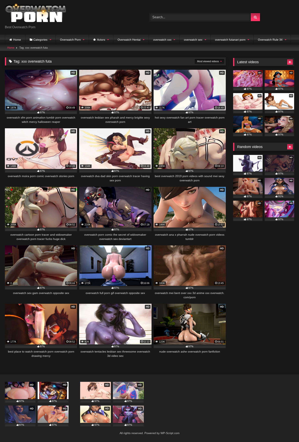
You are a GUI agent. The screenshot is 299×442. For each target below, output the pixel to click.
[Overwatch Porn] (35, 14)
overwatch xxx (162, 39)
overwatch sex (193, 39)
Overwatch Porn (70, 39)
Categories (40, 39)
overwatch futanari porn (230, 39)
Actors (101, 39)
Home (17, 39)
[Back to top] (286, 430)
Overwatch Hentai (129, 39)
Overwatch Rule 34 (270, 39)
